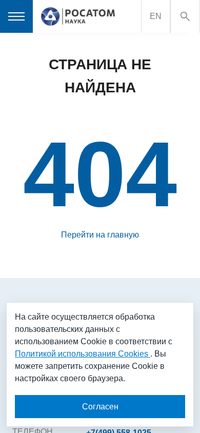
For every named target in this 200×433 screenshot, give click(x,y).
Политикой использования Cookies (82, 353)
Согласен (100, 406)
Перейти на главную (100, 234)
